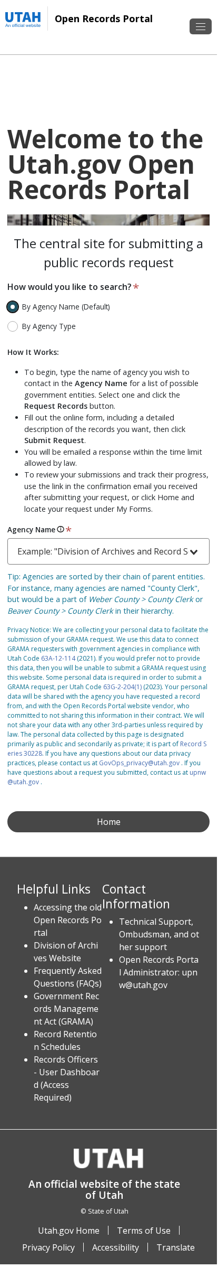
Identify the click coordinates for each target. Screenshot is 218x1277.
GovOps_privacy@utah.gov (139, 762)
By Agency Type (49, 326)
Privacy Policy (48, 1247)
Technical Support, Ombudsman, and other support (159, 934)
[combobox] (108, 551)
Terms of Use (144, 1230)
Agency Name (31, 529)
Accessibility (115, 1247)
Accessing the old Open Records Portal (68, 920)
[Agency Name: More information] (60, 529)
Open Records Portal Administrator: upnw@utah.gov (159, 972)
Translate (175, 1247)
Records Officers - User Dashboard (67, 1072)
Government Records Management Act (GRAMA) (66, 1008)
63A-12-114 (58, 658)
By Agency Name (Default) (66, 307)
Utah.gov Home (69, 1230)
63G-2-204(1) (122, 686)
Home (109, 822)
